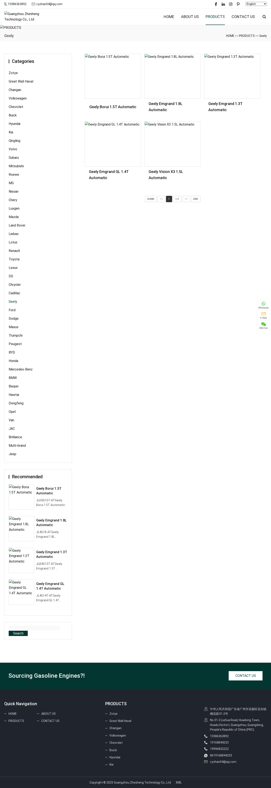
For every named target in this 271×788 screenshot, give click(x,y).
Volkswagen (18, 98)
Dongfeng (16, 403)
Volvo (13, 149)
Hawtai (14, 395)
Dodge (14, 319)
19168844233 (219, 742)
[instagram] (231, 4)
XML (179, 782)
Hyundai (14, 124)
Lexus (13, 268)
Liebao (14, 234)
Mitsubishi (16, 166)
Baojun (13, 386)
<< (161, 199)
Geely (263, 35)
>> (186, 199)
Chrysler (15, 285)
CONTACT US (243, 16)
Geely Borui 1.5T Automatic (48, 491)
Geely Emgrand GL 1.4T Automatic (50, 586)
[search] (264, 16)
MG (11, 183)
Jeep (12, 454)
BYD (12, 352)
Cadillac (14, 293)
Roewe (14, 175)
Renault (14, 251)
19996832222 (219, 749)
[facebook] (216, 4)
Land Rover (17, 225)
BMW (13, 378)
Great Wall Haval (21, 81)
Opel (12, 412)
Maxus (13, 327)
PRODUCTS (215, 16)
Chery (13, 200)
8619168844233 (221, 755)
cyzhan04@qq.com (49, 4)
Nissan (13, 191)
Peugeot (15, 344)
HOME (169, 16)
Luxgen (14, 208)
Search (18, 633)
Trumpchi (15, 335)
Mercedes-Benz (21, 369)
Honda (13, 361)
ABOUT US (190, 16)
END (195, 199)
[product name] (113, 76)
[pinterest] (238, 4)
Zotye (13, 73)
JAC (12, 429)
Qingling (14, 141)
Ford (12, 310)
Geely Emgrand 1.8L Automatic (51, 522)
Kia (11, 132)
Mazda (14, 217)
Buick (13, 115)
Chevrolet (16, 107)
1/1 (177, 199)
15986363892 (17, 4)
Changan (15, 90)
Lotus (13, 242)
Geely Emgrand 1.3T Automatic (51, 554)
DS (11, 276)
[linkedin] (223, 4)
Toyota (14, 259)
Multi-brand (17, 446)
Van (11, 420)
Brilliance (15, 437)
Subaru (14, 158)
